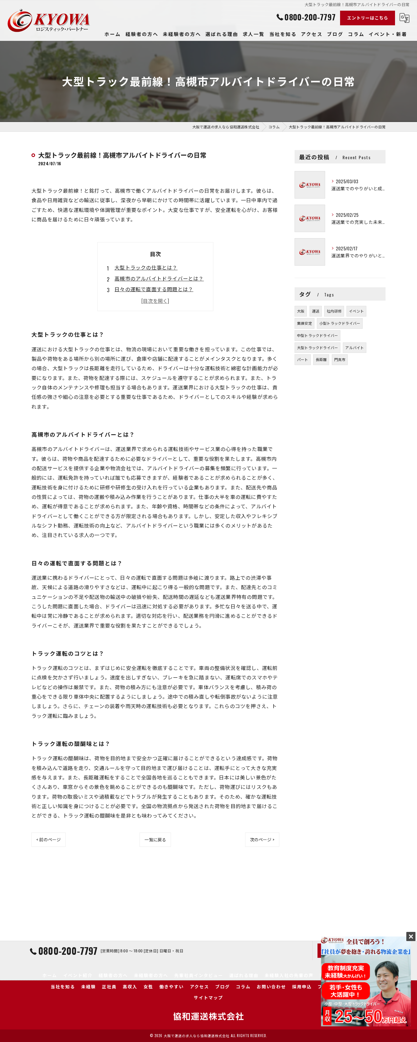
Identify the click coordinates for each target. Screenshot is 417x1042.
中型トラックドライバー (317, 335)
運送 (315, 310)
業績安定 (304, 323)
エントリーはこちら (367, 17)
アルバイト (354, 347)
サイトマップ (208, 997)
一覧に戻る (155, 839)
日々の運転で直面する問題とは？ (153, 289)
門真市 (340, 359)
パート (302, 359)
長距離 (321, 359)
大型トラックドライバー (317, 347)
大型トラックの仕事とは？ (145, 267)
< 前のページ (48, 839)
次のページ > (262, 839)
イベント (356, 310)
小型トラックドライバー (339, 323)
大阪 (300, 310)
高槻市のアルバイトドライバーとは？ (159, 278)
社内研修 (334, 310)
